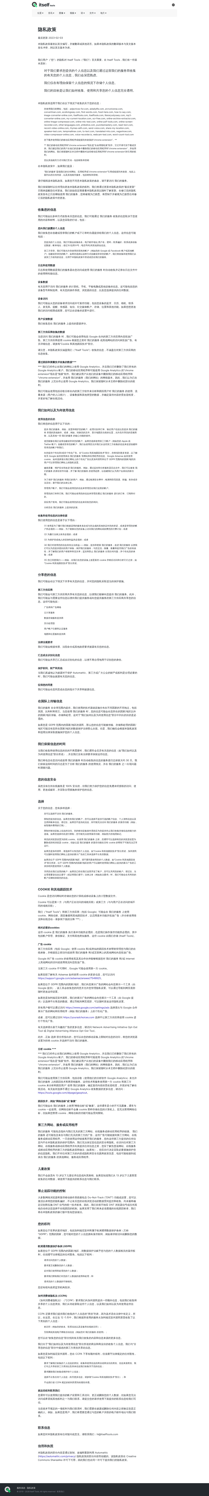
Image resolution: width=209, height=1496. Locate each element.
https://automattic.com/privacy (57, 1456)
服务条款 (21, 1488)
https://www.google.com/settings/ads (87, 1007)
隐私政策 (31, 1488)
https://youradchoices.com (78, 1017)
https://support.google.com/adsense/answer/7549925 (69, 978)
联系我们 (60, 1491)
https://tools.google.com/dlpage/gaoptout (62, 1092)
